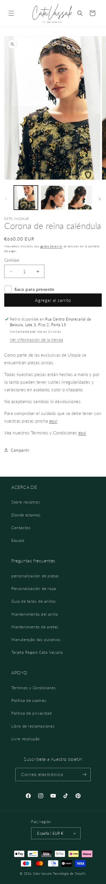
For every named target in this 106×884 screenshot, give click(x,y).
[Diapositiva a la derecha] (100, 199)
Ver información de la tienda (36, 339)
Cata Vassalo (42, 873)
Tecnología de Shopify (69, 873)
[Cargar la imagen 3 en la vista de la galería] (80, 197)
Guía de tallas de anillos (33, 601)
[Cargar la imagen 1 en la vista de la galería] (26, 197)
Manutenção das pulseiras (35, 639)
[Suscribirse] (84, 774)
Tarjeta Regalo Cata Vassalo (37, 652)
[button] (11, 13)
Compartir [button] (20, 450)
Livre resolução (25, 738)
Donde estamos (26, 514)
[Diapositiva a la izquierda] (6, 199)
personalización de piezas (35, 575)
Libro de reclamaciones (33, 726)
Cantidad (11, 260)
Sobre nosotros (25, 502)
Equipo (18, 540)
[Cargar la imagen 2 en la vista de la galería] (53, 197)
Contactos (21, 527)
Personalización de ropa (33, 588)
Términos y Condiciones (33, 687)
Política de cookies (28, 700)
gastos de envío (51, 246)
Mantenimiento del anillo (34, 614)
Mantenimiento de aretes (35, 626)
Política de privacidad (31, 713)
